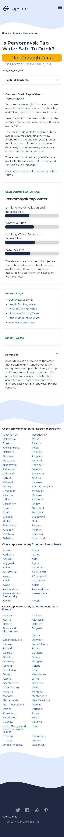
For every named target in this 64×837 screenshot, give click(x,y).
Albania (7, 615)
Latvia (35, 678)
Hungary (37, 661)
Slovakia (8, 722)
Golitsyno (8, 456)
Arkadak (8, 529)
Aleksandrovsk (11, 447)
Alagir (6, 580)
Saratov (36, 443)
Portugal (37, 709)
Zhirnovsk (9, 473)
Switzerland (39, 736)
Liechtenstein (11, 683)
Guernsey (9, 661)
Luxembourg (11, 687)
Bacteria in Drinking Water (24, 318)
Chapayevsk (39, 516)
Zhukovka (9, 490)
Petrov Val (9, 469)
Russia (57, 544)
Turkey (7, 740)
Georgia (7, 652)
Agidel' (7, 567)
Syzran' (7, 508)
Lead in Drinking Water (22, 304)
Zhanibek (37, 465)
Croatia (7, 635)
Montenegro (39, 696)
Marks (35, 439)
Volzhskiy (8, 534)
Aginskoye (38, 567)
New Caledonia (41, 700)
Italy (34, 670)
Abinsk (36, 554)
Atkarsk (36, 478)
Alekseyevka (39, 593)
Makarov (37, 495)
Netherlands (10, 700)
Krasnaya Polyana (42, 486)
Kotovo (7, 478)
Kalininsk (37, 482)
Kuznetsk (37, 499)
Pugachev (9, 460)
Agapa (35, 563)
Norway (36, 704)
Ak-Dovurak (10, 572)
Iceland (7, 665)
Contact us (14, 800)
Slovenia (37, 722)
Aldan (35, 584)
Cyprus (36, 635)
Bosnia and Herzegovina (10, 630)
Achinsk (7, 559)
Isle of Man (9, 670)
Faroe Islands (39, 644)
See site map (9, 816)
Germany (37, 652)
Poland (7, 709)
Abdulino (8, 554)
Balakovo (8, 452)
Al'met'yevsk (39, 576)
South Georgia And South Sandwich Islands (14, 729)
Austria (7, 619)
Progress (37, 456)
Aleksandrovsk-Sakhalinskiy (12, 595)
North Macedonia (13, 704)
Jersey (7, 674)
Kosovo (7, 678)
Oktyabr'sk (38, 508)
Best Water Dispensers (22, 322)
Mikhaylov (38, 490)
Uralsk (6, 521)
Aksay (6, 576)
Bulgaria (37, 628)
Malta (35, 687)
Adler (35, 559)
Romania (8, 713)
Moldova (37, 691)
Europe (6, 609)
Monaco (8, 696)
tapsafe (18, 9)
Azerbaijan (38, 619)
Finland (7, 648)
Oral (34, 521)
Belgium (37, 624)
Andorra (37, 615)
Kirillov (36, 503)
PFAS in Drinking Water (23, 308)
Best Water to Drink (21, 299)
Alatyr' (6, 584)
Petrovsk (8, 482)
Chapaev (8, 516)
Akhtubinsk (39, 538)
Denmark (37, 639)
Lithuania (37, 683)
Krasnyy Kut (10, 434)
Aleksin (7, 600)
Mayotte (8, 691)
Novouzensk (39, 434)
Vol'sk (35, 447)
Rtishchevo (9, 525)
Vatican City (38, 744)
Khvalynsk (38, 473)
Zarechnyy (9, 503)
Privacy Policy (36, 800)
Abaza (35, 550)
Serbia (35, 717)
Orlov (6, 499)
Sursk (6, 512)
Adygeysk (9, 563)
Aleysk (36, 600)
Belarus (7, 624)
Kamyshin (37, 460)
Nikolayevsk (10, 465)
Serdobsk (37, 512)
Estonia (7, 644)
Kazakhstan (39, 674)
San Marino (9, 717)
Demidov (37, 469)
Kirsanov (8, 495)
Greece (36, 657)
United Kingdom (13, 744)
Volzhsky (37, 529)
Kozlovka (37, 534)
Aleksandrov (10, 589)
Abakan (7, 550)
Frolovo (36, 525)
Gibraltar (8, 657)
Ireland (36, 665)
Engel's (7, 443)
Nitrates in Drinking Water (24, 313)
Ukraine (36, 740)
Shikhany (37, 452)
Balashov (8, 538)
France (36, 648)
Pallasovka (9, 439)
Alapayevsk (38, 580)
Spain (35, 726)
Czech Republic (12, 639)
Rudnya (8, 486)
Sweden (8, 736)
